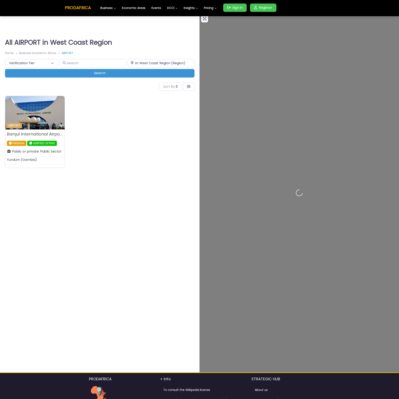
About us (261, 390)
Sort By (169, 86)
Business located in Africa (37, 53)
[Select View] (189, 87)
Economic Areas (133, 8)
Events (156, 8)
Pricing (208, 8)
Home (9, 53)
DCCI (170, 8)
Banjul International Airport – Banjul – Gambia (55, 134)
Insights (189, 8)
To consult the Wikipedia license (186, 390)
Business (106, 8)
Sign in (237, 7)
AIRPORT (14, 125)
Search (105, 72)
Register (265, 7)
